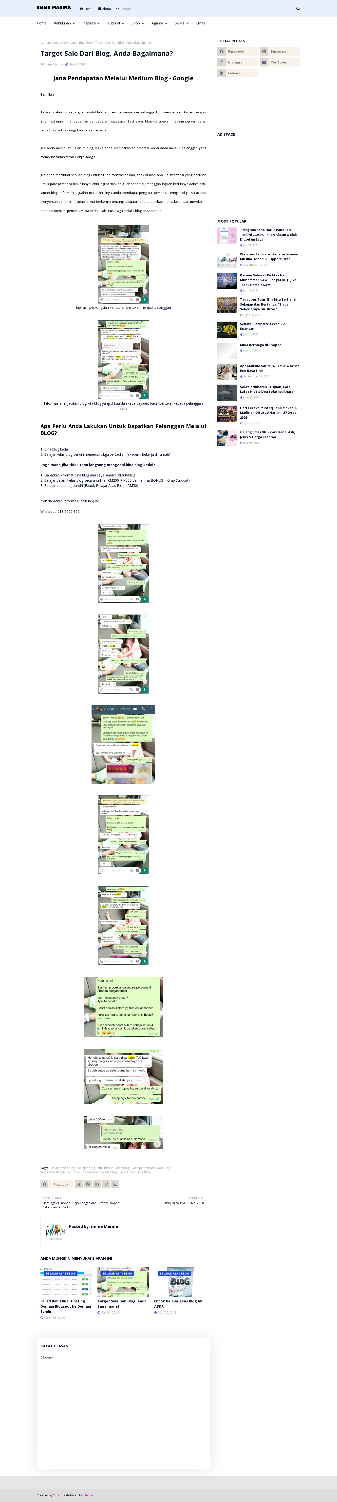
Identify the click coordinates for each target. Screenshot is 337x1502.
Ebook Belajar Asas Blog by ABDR (178, 1304)
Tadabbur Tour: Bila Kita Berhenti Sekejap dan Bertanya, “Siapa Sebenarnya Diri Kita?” (268, 304)
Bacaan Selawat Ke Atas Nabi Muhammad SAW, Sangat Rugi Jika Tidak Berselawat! (268, 280)
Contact (126, 8)
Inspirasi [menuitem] (89, 23)
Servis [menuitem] (179, 23)
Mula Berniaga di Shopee (260, 345)
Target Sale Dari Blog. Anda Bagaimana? (122, 1304)
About (106, 8)
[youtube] (280, 62)
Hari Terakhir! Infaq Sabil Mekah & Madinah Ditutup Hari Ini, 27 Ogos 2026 (268, 413)
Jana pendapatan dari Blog (151, 1168)
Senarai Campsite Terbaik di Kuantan (263, 326)
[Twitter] (79, 1184)
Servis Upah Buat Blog (77, 43)
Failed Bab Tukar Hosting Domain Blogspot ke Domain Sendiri (65, 1306)
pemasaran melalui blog (100, 1172)
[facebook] (266, 23)
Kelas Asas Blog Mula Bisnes (60, 1172)
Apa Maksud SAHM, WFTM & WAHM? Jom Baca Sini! (269, 368)
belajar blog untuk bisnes (95, 1168)
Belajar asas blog (63, 1168)
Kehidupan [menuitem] (62, 23)
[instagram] (282, 23)
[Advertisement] (258, 175)
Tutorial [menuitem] (114, 23)
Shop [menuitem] (136, 23)
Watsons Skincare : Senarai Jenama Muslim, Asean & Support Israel (269, 256)
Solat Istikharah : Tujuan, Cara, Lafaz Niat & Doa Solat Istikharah (268, 389)
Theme (88, 1495)
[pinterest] (291, 23)
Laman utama (49, 43)
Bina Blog (123, 1168)
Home (89, 8)
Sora (56, 1495)
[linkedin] (237, 73)
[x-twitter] (274, 23)
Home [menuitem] (42, 23)
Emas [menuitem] (200, 23)
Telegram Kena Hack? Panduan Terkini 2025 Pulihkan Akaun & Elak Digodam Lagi (268, 234)
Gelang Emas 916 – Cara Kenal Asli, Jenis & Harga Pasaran (267, 434)
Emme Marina (53, 64)
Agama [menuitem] (157, 23)
